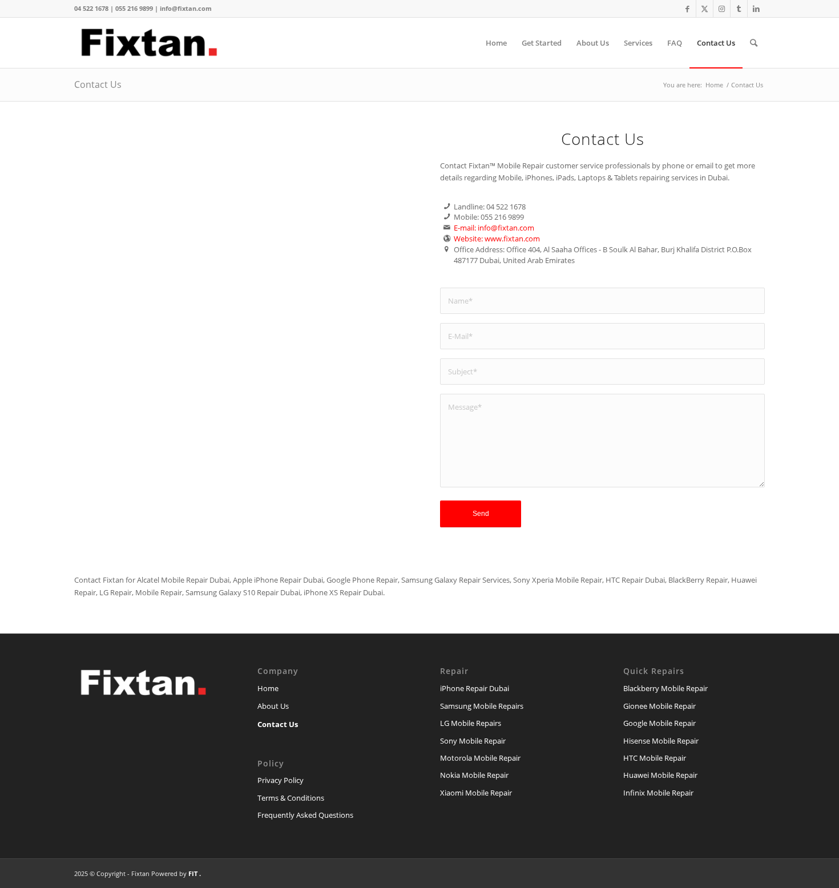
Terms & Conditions (290, 798)
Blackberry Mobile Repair (665, 688)
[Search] (754, 43)
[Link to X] (704, 8)
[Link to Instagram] (721, 8)
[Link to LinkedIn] (756, 8)
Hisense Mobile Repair (661, 741)
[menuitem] (496, 43)
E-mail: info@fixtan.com (494, 228)
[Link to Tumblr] (739, 8)
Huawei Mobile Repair (660, 775)
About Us (273, 706)
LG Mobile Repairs (470, 723)
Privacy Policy (280, 780)
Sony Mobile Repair (473, 741)
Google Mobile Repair (659, 723)
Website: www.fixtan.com (497, 238)
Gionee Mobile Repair (659, 706)
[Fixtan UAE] (151, 43)
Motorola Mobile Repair (480, 758)
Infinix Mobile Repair (658, 793)
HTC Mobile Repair (654, 758)
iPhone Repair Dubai (474, 688)
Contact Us (98, 84)
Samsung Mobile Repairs (481, 706)
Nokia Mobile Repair (474, 775)
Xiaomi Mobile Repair (476, 793)
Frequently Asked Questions (305, 815)
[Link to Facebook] (687, 8)
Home (268, 688)
